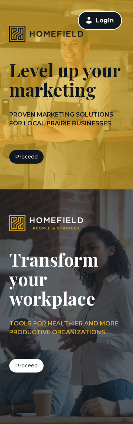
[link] (100, 20)
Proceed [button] (26, 156)
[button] (89, 20)
